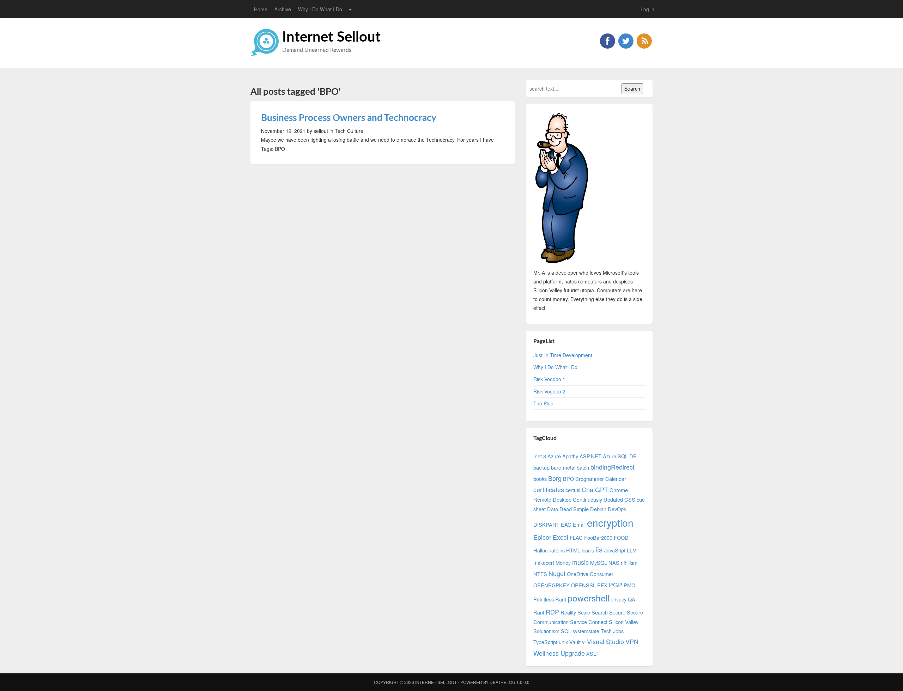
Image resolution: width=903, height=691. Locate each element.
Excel (560, 537)
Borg (555, 478)
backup (541, 467)
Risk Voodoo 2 (549, 391)
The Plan (543, 403)
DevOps (617, 509)
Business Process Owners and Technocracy (348, 118)
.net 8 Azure (547, 456)
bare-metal (563, 467)
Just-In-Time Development (562, 355)
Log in (647, 9)
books (540, 478)
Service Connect (588, 621)
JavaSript (614, 550)
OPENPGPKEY (551, 585)
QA (631, 599)
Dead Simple (574, 509)
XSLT (592, 653)
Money (563, 562)
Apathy (570, 456)
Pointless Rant (549, 599)
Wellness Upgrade (559, 653)
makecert (543, 562)
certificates (548, 489)
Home (260, 9)
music (580, 562)
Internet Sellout (331, 37)
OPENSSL (583, 585)
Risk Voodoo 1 (549, 379)
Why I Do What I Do (320, 9)
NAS (613, 562)
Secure (617, 612)
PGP (615, 584)
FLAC (576, 537)
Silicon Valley (623, 621)
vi (584, 642)
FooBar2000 (598, 537)
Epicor (542, 537)
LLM (632, 550)
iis (599, 549)
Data (552, 509)
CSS (629, 499)
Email (579, 524)
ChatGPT (595, 489)
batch (583, 467)
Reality (568, 612)
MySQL (598, 562)
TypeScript (545, 642)
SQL (566, 631)
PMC (629, 585)
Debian (598, 509)
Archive (282, 9)
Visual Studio (605, 641)
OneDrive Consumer (590, 573)
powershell (588, 598)
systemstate (585, 631)
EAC (566, 524)
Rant (538, 612)
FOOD (621, 537)
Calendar (615, 478)
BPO (568, 478)
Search (600, 612)
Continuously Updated (598, 499)
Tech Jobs (612, 631)
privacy (618, 599)
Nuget (557, 573)
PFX (602, 585)
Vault (575, 642)
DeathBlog (502, 682)
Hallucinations (549, 550)
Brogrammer (589, 478)
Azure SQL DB (620, 456)
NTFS (540, 573)
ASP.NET (590, 456)
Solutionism (546, 631)
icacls (588, 550)
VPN (631, 641)
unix (563, 642)
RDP (552, 611)
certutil (572, 490)
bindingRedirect (612, 466)
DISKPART (546, 524)
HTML (573, 550)
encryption (610, 522)
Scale (583, 612)
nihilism (629, 562)
